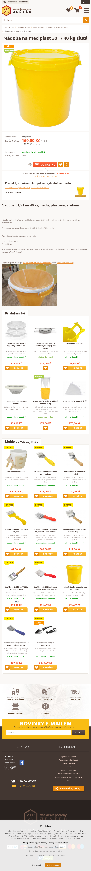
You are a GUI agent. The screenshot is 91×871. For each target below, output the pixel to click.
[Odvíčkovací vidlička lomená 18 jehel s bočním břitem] (45, 516)
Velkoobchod (68, 767)
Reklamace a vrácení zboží (68, 760)
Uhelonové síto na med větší (74, 401)
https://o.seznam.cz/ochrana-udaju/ (48, 851)
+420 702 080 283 (27, 780)
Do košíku (47, 164)
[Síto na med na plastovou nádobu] (16, 388)
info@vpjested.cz (27, 786)
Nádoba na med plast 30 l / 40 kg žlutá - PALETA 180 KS (27, 187)
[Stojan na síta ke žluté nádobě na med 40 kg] (45, 388)
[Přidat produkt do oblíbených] (60, 164)
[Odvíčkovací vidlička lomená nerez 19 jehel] (45, 458)
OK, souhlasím (53, 865)
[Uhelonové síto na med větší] (74, 388)
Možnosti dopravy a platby (45, 176)
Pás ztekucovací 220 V (16, 471)
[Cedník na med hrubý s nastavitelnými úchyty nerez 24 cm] (45, 330)
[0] (68, 10)
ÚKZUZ (68, 781)
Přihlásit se (12, 2)
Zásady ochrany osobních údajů (68, 774)
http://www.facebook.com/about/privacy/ (49, 855)
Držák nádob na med (74, 343)
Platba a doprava (68, 763)
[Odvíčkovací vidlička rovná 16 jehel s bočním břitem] (16, 630)
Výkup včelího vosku (68, 756)
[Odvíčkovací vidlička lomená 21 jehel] (16, 516)
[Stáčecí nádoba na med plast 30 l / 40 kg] (74, 574)
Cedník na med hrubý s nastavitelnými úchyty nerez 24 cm (45, 345)
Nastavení (36, 865)
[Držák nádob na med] (74, 330)
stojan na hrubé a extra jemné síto (37, 262)
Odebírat (78, 732)
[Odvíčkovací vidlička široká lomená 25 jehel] (74, 516)
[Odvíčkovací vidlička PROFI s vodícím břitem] (16, 574)
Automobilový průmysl (70, 788)
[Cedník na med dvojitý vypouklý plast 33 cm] (16, 330)
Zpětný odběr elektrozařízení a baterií (68, 777)
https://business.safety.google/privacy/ (48, 847)
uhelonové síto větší (65, 262)
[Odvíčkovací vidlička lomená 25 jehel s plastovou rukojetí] (45, 574)
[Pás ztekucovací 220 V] (16, 458)
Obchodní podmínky (68, 770)
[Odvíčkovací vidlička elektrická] (45, 630)
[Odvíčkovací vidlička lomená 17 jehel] (74, 458)
